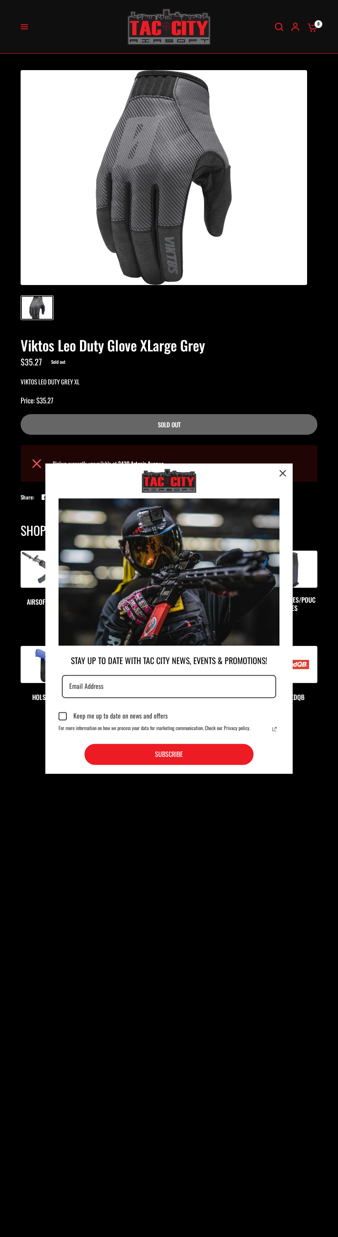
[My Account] (295, 27)
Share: (28, 497)
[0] (310, 27)
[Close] (283, 473)
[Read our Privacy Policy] (274, 729)
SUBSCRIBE (169, 754)
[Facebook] (44, 497)
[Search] (279, 27)
